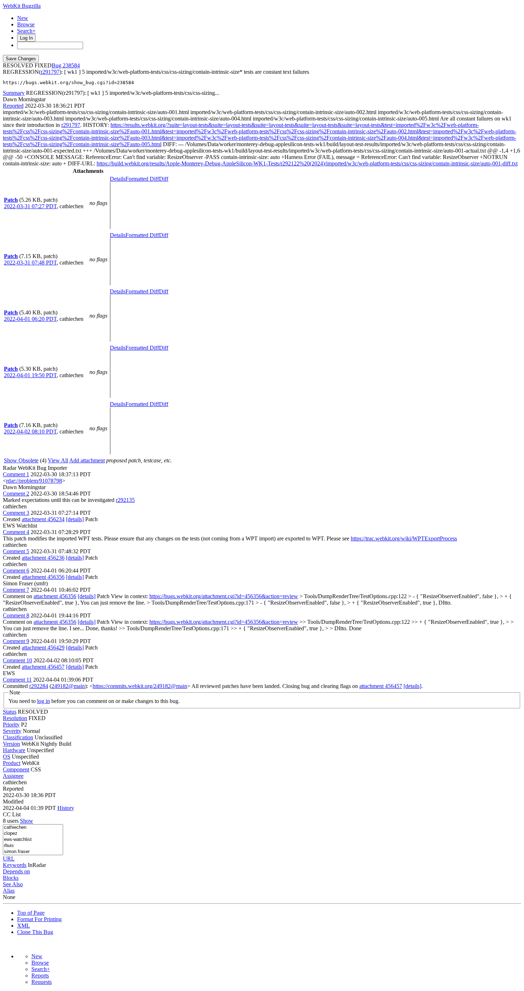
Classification (18, 737)
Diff (163, 179)
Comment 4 (16, 532)
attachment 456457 (43, 667)
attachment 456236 (43, 558)
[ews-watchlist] (33, 840)
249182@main (68, 686)
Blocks (11, 878)
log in (43, 701)
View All (58, 460)
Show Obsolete (21, 460)
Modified (13, 802)
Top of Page (31, 913)
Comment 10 (17, 660)
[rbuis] (33, 846)
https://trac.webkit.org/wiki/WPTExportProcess (404, 538)
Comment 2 (16, 494)
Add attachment (87, 460)
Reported (13, 106)
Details (117, 179)
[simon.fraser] (33, 852)
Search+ (26, 31)
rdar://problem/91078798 (34, 481)
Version (11, 744)
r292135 (125, 500)
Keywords (14, 865)
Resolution (15, 718)
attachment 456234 (43, 519)
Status (9, 712)
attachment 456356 (43, 577)
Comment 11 (17, 680)
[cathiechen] (33, 828)
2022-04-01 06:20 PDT (30, 319)
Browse (26, 24)
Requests (41, 982)
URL (9, 859)
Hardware (14, 750)
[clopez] (33, 834)
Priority (11, 725)
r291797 (50, 72)
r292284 (38, 686)
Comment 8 (16, 615)
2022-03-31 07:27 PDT (30, 206)
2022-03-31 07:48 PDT (30, 263)
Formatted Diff (142, 179)
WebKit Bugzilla (22, 6)
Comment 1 (16, 474)
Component (16, 769)
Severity (12, 731)
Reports (40, 975)
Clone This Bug (35, 932)
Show (26, 821)
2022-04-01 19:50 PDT (30, 375)
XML (23, 926)
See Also (13, 884)
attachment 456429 (43, 648)
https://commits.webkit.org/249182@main (140, 686)
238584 (71, 65)
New (22, 18)
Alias (9, 891)
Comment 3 (16, 513)
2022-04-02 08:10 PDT (30, 431)
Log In (26, 38)
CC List (12, 814)
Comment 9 (16, 641)
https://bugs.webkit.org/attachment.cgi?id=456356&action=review (223, 596)
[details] (75, 519)
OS (6, 757)
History (65, 808)
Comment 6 (16, 571)
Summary (14, 93)
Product (11, 763)
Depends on (16, 871)
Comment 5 (16, 551)
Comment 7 (16, 590)
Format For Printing (39, 919)
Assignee (13, 776)
